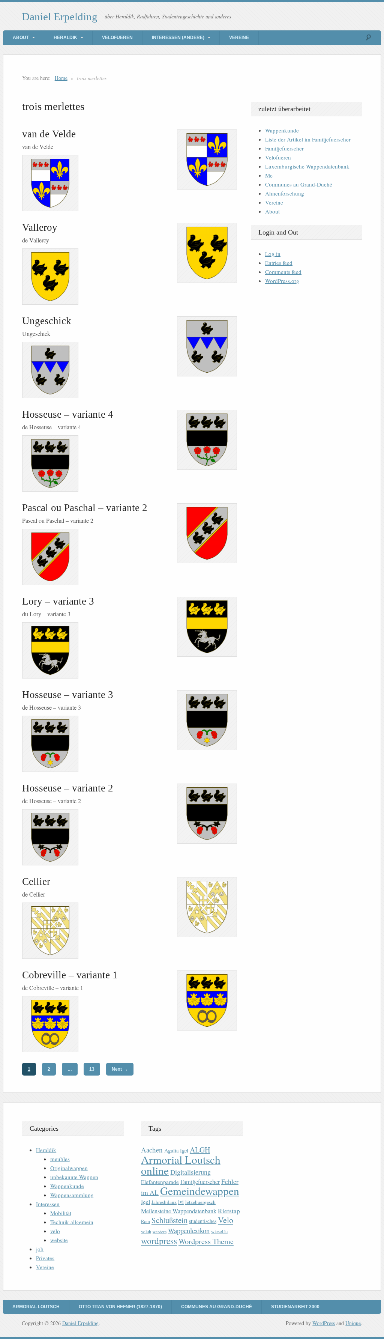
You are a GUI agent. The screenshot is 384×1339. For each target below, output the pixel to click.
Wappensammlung (72, 1195)
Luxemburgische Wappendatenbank (307, 166)
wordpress (159, 1241)
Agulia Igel (176, 1150)
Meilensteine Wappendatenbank (178, 1211)
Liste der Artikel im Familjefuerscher (308, 139)
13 (91, 1069)
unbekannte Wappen (74, 1177)
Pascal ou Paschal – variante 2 (84, 507)
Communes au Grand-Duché (298, 184)
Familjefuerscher (284, 148)
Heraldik (65, 37)
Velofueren (117, 37)
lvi (181, 1201)
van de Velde (49, 134)
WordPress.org (282, 280)
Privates (45, 1258)
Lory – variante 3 (58, 601)
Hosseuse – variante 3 (67, 694)
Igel (145, 1201)
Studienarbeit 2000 (295, 1306)
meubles (60, 1159)
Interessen (48, 1204)
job (40, 1249)
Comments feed (283, 271)
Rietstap (229, 1211)
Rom (145, 1221)
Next (120, 1069)
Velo (225, 1219)
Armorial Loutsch (36, 1306)
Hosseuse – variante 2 (67, 788)
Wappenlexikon (189, 1230)
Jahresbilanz (164, 1202)
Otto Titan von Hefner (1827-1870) (120, 1306)
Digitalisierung (190, 1172)
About (21, 37)
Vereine (239, 37)
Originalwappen (69, 1168)
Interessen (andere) (178, 37)
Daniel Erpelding (60, 17)
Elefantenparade (160, 1182)
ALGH (200, 1150)
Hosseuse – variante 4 (67, 414)
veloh (146, 1231)
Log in (272, 253)
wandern (159, 1231)
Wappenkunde (282, 130)
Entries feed (278, 262)
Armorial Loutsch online (180, 1165)
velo (55, 1231)
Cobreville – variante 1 (70, 975)
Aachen (152, 1149)
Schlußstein (170, 1220)
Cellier (36, 881)
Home (61, 77)
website (59, 1240)
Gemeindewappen (199, 1190)
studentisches (202, 1221)
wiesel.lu (219, 1231)
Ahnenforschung (284, 193)
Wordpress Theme (206, 1241)
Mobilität (60, 1213)
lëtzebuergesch (200, 1202)
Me (269, 175)
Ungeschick (46, 320)
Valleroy (39, 227)
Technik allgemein (71, 1222)
